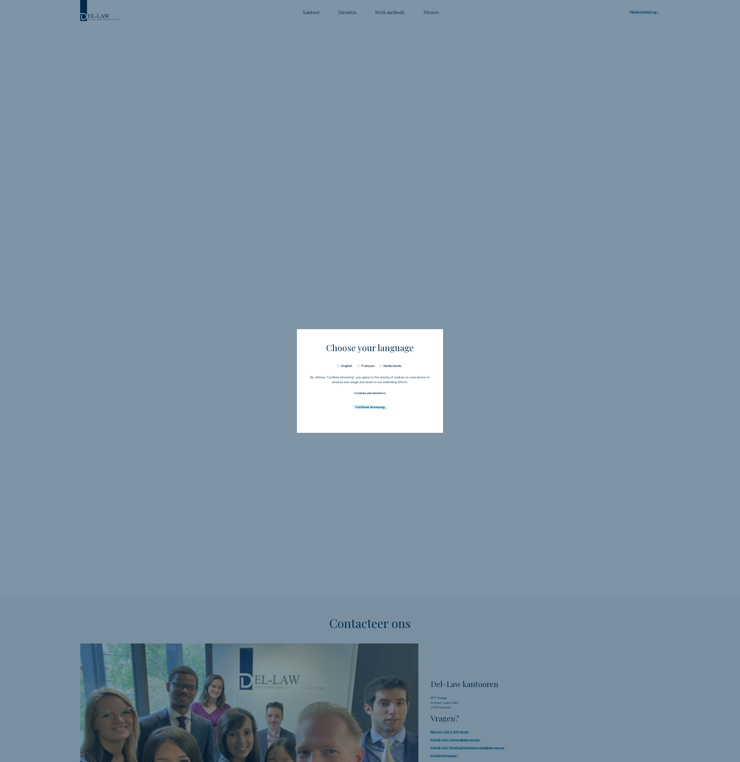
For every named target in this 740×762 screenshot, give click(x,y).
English (346, 366)
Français (368, 366)
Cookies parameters (370, 393)
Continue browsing (370, 407)
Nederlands (392, 366)
